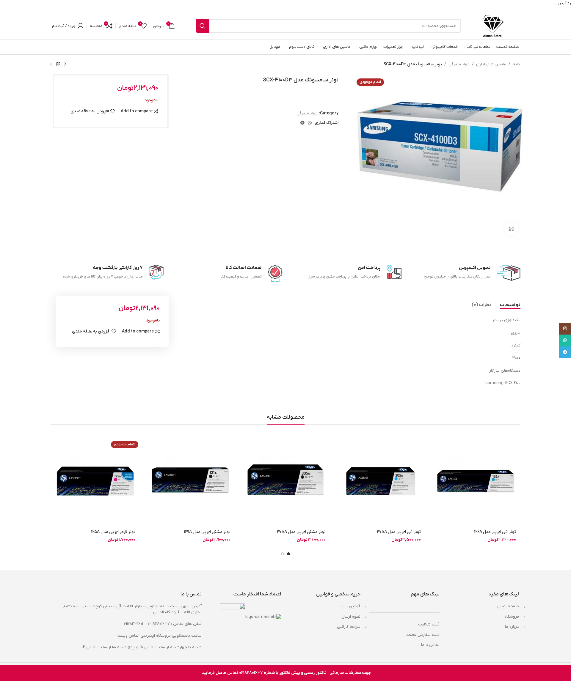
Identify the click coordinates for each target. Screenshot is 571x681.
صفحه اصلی (508, 606)
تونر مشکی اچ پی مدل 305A (301, 532)
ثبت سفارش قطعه (423, 635)
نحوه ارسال (350, 616)
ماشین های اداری (491, 64)
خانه (516, 64)
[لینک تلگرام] (302, 123)
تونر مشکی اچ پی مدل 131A (207, 532)
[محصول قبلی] (65, 64)
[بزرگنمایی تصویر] (511, 228)
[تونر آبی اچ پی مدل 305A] (380, 481)
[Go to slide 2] (282, 553)
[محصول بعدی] (51, 64)
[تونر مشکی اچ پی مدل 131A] (190, 481)
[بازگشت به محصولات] (58, 64)
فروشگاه (511, 616)
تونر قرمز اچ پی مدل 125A (113, 532)
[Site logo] (493, 26)
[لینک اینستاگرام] (565, 329)
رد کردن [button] (564, 3)
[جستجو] (202, 26)
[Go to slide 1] (288, 553)
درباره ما (512, 627)
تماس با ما (430, 645)
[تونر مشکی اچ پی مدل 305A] (285, 481)
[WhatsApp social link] (309, 123)
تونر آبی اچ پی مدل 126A (495, 532)
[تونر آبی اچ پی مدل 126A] (475, 481)
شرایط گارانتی (348, 627)
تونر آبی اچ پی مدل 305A (399, 532)
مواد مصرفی (459, 64)
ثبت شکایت (429, 624)
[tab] (510, 305)
